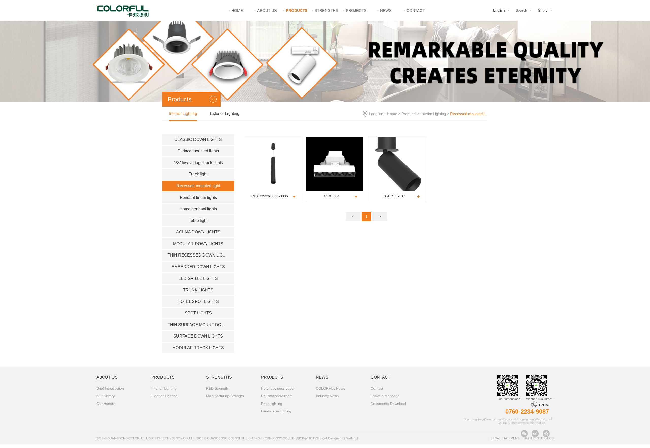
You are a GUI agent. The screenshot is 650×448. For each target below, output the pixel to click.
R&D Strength (217, 388)
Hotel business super (278, 388)
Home (237, 10)
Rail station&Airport (276, 396)
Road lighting (271, 404)
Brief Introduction (110, 388)
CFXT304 (331, 196)
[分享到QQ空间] (546, 433)
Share (543, 10)
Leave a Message (385, 396)
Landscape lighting (276, 411)
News (386, 10)
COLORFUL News (330, 388)
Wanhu (352, 438)
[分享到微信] (524, 433)
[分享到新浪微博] (535, 433)
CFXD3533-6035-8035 (269, 196)
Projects (356, 10)
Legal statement (505, 438)
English (499, 10)
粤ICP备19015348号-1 (312, 438)
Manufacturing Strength (225, 396)
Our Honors (105, 404)
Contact (416, 10)
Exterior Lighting (224, 113)
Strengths (326, 10)
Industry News (327, 396)
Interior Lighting (433, 113)
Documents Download (388, 404)
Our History (105, 396)
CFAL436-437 (394, 196)
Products (296, 10)
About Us (267, 10)
